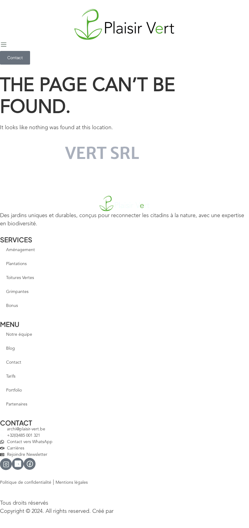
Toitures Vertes (20, 278)
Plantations (16, 264)
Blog (10, 348)
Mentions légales (72, 482)
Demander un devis (29, 179)
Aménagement (20, 250)
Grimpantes (17, 292)
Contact (13, 362)
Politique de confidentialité (25, 482)
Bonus (12, 306)
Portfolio (14, 390)
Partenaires (16, 404)
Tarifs (10, 376)
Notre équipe (19, 334)
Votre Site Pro (128, 512)
